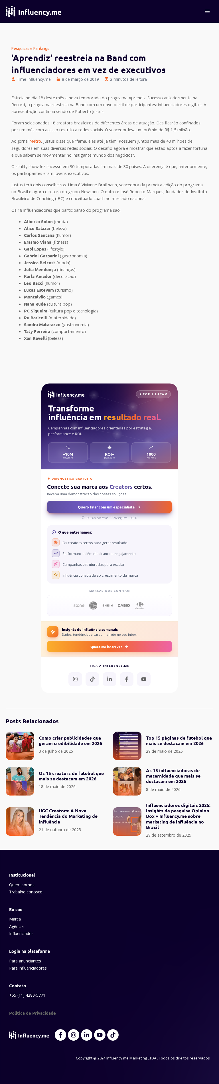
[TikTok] (92, 679)
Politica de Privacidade (32, 1013)
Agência (16, 926)
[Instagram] (75, 679)
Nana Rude (35, 304)
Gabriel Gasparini (41, 256)
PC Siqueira (35, 311)
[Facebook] (126, 679)
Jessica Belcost (39, 262)
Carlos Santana (39, 235)
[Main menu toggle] (207, 11)
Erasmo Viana (37, 242)
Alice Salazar (37, 228)
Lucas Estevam (39, 290)
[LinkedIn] (109, 679)
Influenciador (21, 933)
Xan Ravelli (35, 338)
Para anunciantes (25, 960)
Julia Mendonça (40, 269)
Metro (35, 141)
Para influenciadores (28, 968)
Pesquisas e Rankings (30, 48)
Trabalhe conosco (25, 891)
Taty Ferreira (37, 331)
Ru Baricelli (35, 317)
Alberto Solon (38, 221)
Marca (15, 919)
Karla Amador (38, 276)
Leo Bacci (33, 283)
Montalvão (35, 297)
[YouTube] (144, 679)
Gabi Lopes (35, 249)
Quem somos (22, 884)
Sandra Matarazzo (42, 324)
